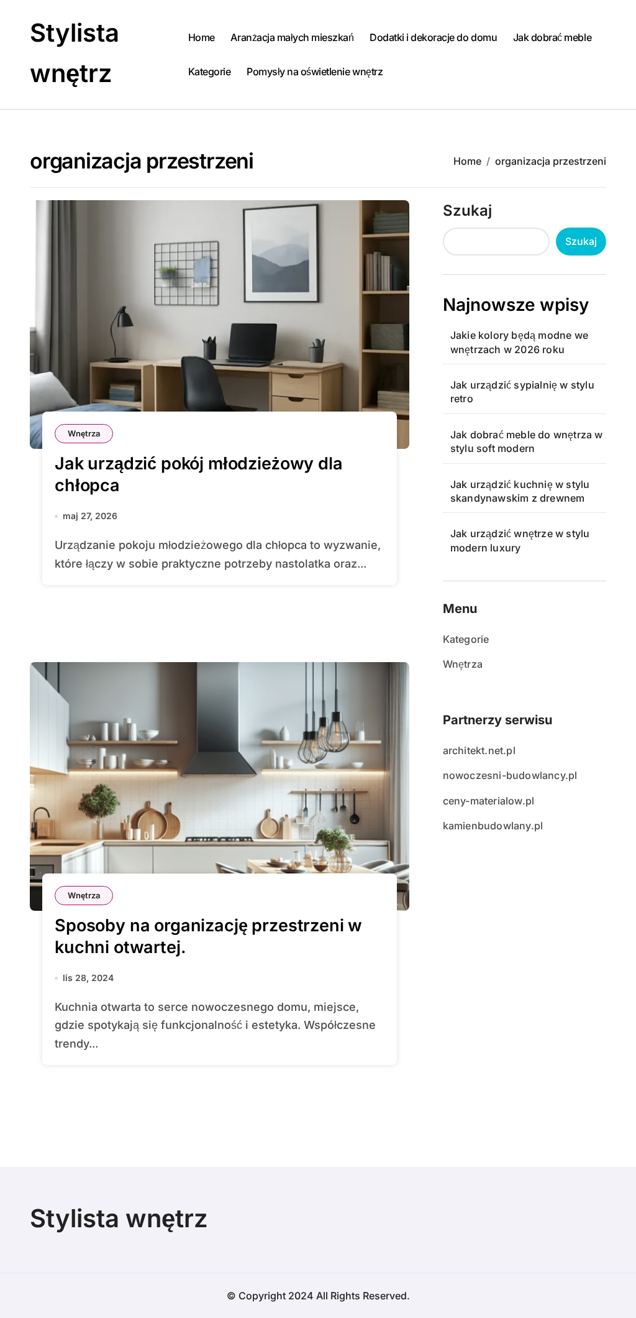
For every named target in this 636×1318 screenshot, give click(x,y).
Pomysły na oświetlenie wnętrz (315, 71)
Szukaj (467, 210)
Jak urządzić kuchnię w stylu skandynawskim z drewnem (520, 491)
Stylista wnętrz (119, 1218)
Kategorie (209, 71)
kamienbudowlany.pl (493, 825)
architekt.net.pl (479, 750)
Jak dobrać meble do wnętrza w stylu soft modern (526, 441)
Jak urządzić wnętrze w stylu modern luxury (520, 540)
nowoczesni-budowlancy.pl (510, 775)
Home (201, 37)
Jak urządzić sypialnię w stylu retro (522, 392)
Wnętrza (84, 433)
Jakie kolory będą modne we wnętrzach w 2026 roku (519, 342)
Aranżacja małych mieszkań (291, 37)
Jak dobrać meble (552, 37)
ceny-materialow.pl (489, 801)
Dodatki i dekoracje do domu (433, 37)
